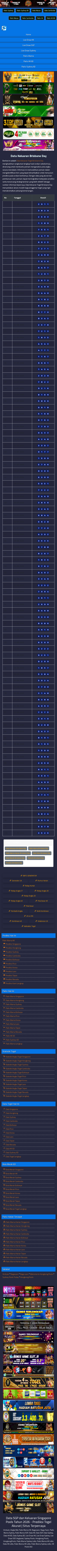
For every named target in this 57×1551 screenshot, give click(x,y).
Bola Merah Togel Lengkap (16, 1208)
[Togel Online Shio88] (28, 1496)
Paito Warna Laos (12, 1024)
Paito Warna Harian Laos (15, 1249)
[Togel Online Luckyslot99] (28, 1416)
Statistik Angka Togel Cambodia (17, 1068)
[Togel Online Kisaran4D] (28, 111)
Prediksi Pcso (10, 963)
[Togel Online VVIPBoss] (28, 77)
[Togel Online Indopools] (28, 1485)
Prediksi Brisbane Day (14, 862)
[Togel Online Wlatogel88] (28, 1371)
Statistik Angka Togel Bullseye (17, 1072)
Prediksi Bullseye (12, 959)
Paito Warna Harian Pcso (15, 1241)
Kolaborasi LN (42, 921)
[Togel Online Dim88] (28, 88)
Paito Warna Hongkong (14, 1000)
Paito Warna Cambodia (14, 1008)
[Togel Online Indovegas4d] (28, 1508)
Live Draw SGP (28, 45)
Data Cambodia (49, 10)
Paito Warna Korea (12, 1020)
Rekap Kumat (30, 885)
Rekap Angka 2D (29, 895)
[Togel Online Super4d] (28, 99)
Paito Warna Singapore (14, 996)
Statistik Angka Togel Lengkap (17, 1096)
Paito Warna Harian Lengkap (16, 1261)
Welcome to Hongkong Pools (41, 1274)
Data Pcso (9, 1128)
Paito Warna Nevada (13, 1031)
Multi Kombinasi (42, 911)
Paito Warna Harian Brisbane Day (18, 853)
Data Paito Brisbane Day (41, 853)
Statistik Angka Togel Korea (16, 1080)
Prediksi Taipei (11, 975)
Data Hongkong (11, 1113)
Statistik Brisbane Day (36, 858)
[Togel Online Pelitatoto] (28, 134)
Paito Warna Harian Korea (15, 1245)
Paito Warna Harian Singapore (17, 1222)
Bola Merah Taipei (12, 1201)
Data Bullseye (11, 1125)
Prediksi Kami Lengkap (14, 983)
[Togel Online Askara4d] (28, 1348)
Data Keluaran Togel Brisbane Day (30, 160)
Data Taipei (9, 1140)
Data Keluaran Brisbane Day (29, 156)
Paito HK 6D (51, 18)
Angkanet (20, 1538)
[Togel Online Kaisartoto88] (28, 1394)
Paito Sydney (8, 10)
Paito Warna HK (9, 940)
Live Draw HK (28, 39)
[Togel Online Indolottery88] (28, 1462)
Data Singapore (11, 1109)
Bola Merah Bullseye (13, 1185)
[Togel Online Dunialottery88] (28, 1439)
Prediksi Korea (11, 967)
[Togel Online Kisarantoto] (28, 122)
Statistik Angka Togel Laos (15, 1084)
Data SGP (39, 1532)
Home (28, 34)
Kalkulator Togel (30, 926)
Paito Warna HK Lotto (45, 1541)
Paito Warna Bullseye (14, 1012)
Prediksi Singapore (13, 944)
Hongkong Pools (26, 1277)
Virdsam (6, 1274)
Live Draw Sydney (28, 50)
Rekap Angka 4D (16, 900)
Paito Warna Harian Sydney (16, 1229)
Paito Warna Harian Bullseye (16, 1237)
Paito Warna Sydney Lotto (26, 1541)
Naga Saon (45, 1530)
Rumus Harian (42, 880)
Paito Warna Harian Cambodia (17, 1233)
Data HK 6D (10, 1148)
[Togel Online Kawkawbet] (28, 1325)
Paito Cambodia (27, 18)
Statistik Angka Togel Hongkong (17, 1060)
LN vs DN (29, 916)
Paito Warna (28, 55)
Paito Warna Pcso (12, 1016)
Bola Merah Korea (12, 1193)
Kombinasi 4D (16, 921)
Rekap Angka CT (17, 890)
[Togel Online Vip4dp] (28, 1428)
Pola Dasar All (42, 900)
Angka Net (14, 1530)
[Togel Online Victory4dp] (28, 1314)
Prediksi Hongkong (13, 947)
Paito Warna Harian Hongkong (17, 1226)
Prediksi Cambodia (12, 955)
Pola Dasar (30, 906)
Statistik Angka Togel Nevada (16, 1092)
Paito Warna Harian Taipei (15, 1253)
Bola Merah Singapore (14, 1169)
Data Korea (9, 1132)
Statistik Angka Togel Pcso (15, 1076)
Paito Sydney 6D (23, 10)
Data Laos (9, 1136)
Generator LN (17, 880)
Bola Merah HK (11, 1173)
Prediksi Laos (10, 971)
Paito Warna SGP (21, 1532)
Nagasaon (15, 1274)
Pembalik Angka (17, 911)
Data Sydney (10, 1117)
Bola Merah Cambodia (14, 1181)
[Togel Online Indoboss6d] (28, 1302)
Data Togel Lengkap (13, 1156)
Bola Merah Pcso (12, 1189)
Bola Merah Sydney (13, 1177)
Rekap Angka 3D (42, 890)
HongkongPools (9, 1541)
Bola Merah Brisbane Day (15, 858)
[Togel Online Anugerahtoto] (28, 1451)
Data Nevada (10, 1144)
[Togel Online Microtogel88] (28, 1291)
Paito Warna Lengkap (13, 1043)
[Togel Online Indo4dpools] (28, 1405)
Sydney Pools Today (11, 1277)
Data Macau (36, 10)
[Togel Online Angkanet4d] (28, 1473)
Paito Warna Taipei (12, 1027)
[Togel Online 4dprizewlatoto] (28, 1382)
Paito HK (40, 18)
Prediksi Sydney (12, 951)
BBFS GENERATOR (30, 875)
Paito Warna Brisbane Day (38, 848)
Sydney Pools (29, 1538)
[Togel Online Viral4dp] (28, 145)
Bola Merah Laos (12, 1197)
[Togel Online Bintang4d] (28, 1359)
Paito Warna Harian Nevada (16, 1257)
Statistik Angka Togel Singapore (17, 1056)
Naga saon (24, 1274)
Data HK (32, 1532)
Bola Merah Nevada (13, 1205)
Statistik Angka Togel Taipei (16, 1088)
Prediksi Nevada (12, 979)
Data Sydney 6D (11, 1152)
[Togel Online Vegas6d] (28, 1337)
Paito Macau (14, 18)
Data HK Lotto (8, 1544)
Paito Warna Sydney (13, 1004)
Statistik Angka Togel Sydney (16, 1064)
